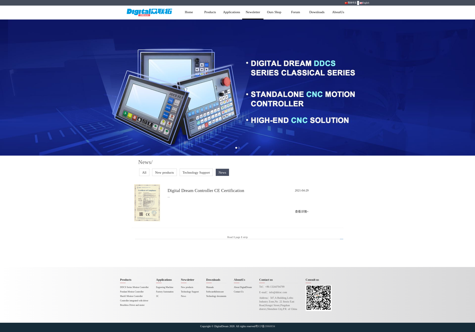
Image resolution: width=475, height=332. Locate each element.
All (144, 172)
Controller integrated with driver (134, 300)
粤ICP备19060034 (265, 326)
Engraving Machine (164, 287)
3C (157, 296)
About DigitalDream (243, 287)
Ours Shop (274, 12)
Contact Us (239, 291)
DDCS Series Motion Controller (134, 287)
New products (164, 172)
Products (210, 12)
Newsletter (253, 12)
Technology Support (196, 172)
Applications (231, 12)
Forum (295, 12)
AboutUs (338, 12)
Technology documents (216, 296)
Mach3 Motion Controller (131, 296)
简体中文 (352, 2)
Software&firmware (215, 291)
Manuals (210, 287)
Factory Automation (164, 291)
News (222, 172)
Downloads (317, 12)
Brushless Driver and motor (132, 305)
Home (189, 12)
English (366, 2)
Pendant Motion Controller (132, 291)
